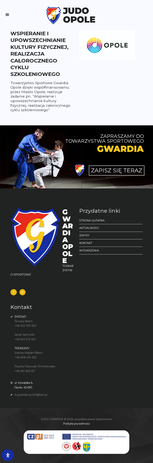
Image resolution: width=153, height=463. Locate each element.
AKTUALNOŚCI (89, 228)
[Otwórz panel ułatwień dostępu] (8, 455)
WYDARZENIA (89, 250)
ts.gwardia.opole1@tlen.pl (30, 394)
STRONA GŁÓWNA (91, 220)
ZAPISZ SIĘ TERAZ (116, 170)
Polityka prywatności (76, 423)
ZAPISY (84, 235)
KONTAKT (85, 243)
